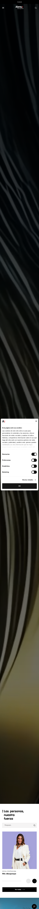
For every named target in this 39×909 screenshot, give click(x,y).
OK (19, 486)
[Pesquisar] (34, 825)
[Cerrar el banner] (36, 421)
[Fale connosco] (34, 906)
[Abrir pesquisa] (36, 8)
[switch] (34, 460)
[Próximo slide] (34, 881)
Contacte (19, 2)
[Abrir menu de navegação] (3, 8)
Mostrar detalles (27, 480)
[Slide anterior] (28, 881)
